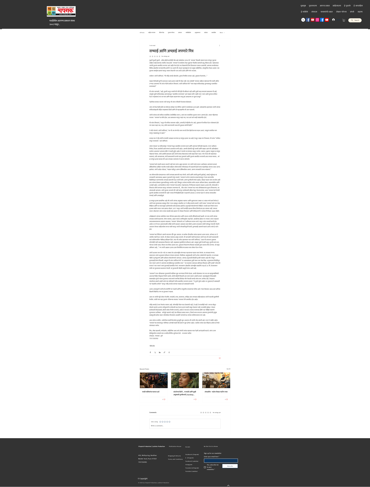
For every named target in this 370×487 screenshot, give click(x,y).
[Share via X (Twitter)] (155, 352)
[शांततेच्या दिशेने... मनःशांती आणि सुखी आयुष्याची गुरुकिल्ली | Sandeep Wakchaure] (185, 380)
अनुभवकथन (197, 33)
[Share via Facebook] (150, 352)
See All (228, 369)
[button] (344, 20)
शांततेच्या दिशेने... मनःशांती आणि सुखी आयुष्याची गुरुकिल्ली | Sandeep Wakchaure (184, 393)
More (221, 33)
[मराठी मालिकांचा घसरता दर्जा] (154, 380)
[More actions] (219, 45)
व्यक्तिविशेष (188, 33)
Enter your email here (211, 457)
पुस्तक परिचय (171, 33)
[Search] (349, 10)
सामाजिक (213, 33)
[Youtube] (327, 20)
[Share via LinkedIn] (160, 352)
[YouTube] (312, 20)
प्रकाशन (180, 33)
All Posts (142, 33)
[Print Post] (169, 352)
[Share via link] (164, 352)
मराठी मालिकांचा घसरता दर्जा (150, 391)
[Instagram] (317, 20)
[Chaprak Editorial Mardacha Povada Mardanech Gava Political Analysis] (216, 380)
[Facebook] (308, 20)
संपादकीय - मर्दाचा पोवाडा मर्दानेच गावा (216, 391)
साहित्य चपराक (151, 33)
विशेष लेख (161, 33)
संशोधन (206, 33)
